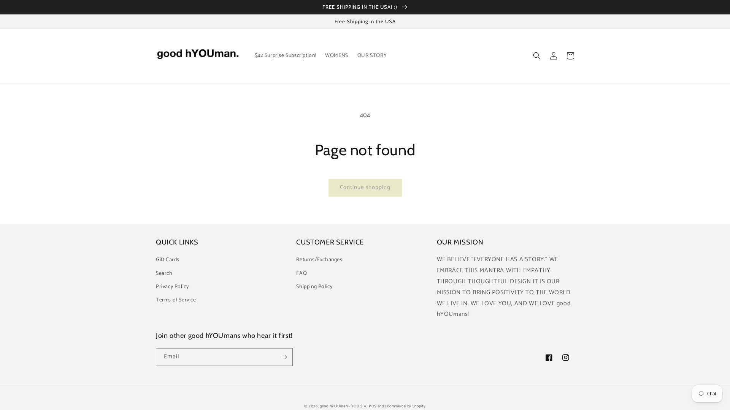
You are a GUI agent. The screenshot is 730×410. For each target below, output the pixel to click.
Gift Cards (167, 259)
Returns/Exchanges (319, 259)
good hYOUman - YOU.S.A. (343, 406)
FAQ (301, 273)
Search (164, 273)
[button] (536, 55)
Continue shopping (365, 187)
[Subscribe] (284, 357)
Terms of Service (176, 300)
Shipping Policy (314, 286)
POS (372, 406)
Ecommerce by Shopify (405, 406)
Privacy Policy (172, 286)
